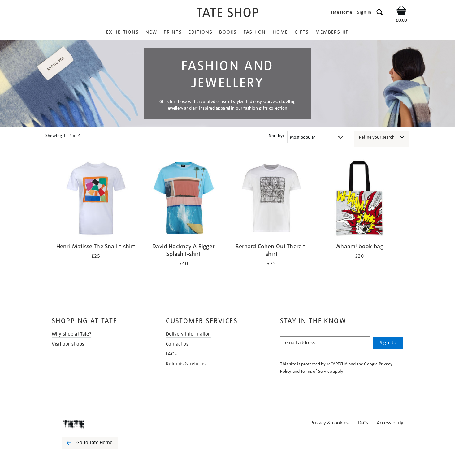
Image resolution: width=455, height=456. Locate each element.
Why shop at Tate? (71, 334)
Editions (200, 32)
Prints (173, 32)
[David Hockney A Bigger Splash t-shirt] (183, 199)
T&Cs (362, 423)
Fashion (255, 32)
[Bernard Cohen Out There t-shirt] (271, 199)
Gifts (302, 32)
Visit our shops (68, 344)
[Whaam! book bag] (359, 199)
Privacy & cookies (329, 423)
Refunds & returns (186, 364)
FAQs (171, 354)
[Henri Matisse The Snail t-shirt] (95, 199)
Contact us (177, 344)
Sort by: (276, 135)
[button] (379, 13)
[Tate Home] (101, 424)
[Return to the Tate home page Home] (227, 13)
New (151, 32)
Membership (332, 32)
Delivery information (188, 334)
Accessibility (390, 423)
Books (228, 32)
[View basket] (401, 11)
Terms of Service (316, 371)
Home (280, 32)
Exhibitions (122, 32)
